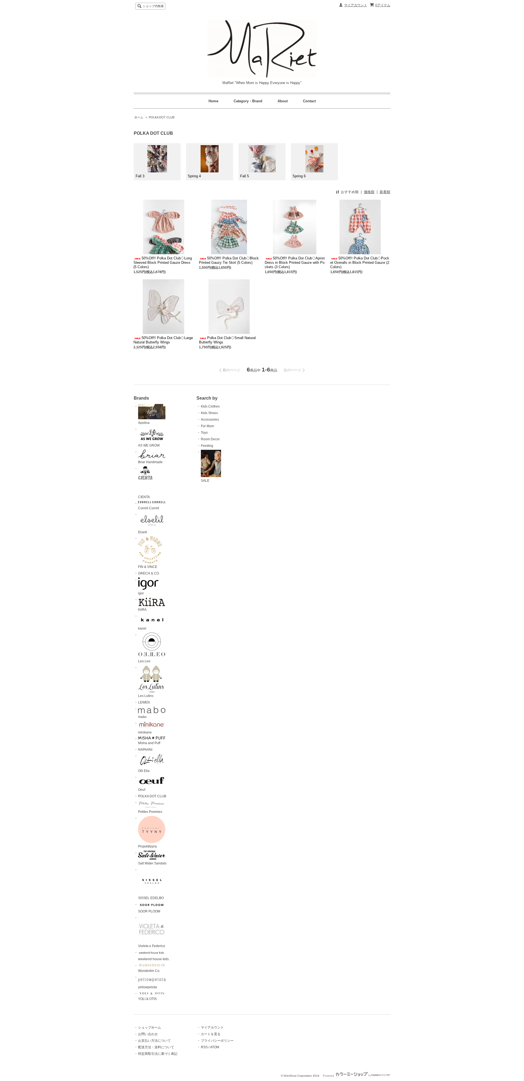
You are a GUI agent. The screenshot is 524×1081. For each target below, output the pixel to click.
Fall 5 (244, 176)
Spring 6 (299, 176)
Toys (204, 433)
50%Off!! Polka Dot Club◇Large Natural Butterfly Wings (163, 340)
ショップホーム (149, 1027)
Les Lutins (145, 696)
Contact (309, 101)
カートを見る (211, 1034)
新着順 (385, 192)
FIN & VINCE (147, 567)
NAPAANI (145, 749)
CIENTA (144, 497)
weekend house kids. (153, 959)
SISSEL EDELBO (151, 898)
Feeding (207, 446)
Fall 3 (140, 176)
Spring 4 (194, 176)
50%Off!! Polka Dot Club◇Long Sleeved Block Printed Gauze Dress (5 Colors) (162, 262)
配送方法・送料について (156, 1047)
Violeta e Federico (151, 946)
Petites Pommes (150, 812)
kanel (142, 628)
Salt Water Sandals (152, 863)
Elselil (142, 532)
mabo (142, 717)
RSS (204, 1047)
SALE (205, 481)
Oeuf (141, 790)
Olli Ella (144, 771)
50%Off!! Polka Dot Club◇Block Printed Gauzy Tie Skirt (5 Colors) (229, 260)
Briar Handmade (150, 462)
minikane (145, 732)
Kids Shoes (209, 413)
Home (213, 101)
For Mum (207, 426)
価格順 (369, 192)
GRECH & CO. (149, 573)
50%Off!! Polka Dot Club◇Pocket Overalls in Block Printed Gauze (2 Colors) (359, 262)
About (283, 101)
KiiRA (142, 610)
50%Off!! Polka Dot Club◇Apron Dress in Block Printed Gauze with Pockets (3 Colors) (295, 262)
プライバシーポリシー (217, 1041)
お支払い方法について (154, 1041)
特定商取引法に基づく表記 (157, 1054)
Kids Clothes (210, 406)
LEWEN (144, 702)
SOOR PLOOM (149, 911)
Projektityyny (147, 846)
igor (141, 593)
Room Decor (210, 439)
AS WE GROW (149, 445)
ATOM (214, 1047)
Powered (329, 1075)
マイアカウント (355, 5)
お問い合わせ (148, 1034)
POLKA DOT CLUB (161, 117)
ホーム (138, 117)
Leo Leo (144, 661)
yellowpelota (147, 987)
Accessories (210, 419)
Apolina (144, 423)
